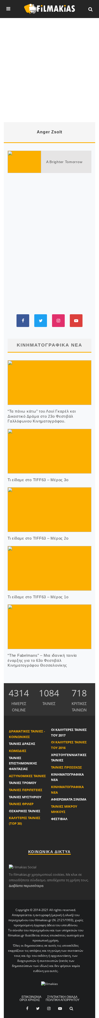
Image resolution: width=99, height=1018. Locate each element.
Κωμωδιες (17, 750)
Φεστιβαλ (59, 819)
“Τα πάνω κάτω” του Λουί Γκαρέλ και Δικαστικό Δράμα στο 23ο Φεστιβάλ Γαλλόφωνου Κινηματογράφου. (42, 416)
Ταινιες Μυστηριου (25, 797)
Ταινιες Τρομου (22, 782)
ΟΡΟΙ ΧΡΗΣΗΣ (30, 999)
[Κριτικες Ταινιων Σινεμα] (49, 983)
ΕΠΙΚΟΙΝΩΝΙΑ (31, 996)
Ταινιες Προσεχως (66, 767)
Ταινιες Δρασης (22, 743)
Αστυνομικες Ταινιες (27, 776)
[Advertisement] (49, 70)
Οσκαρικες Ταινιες (24, 811)
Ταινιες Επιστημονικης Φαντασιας (23, 763)
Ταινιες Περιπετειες (25, 790)
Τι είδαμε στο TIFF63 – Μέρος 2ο (38, 538)
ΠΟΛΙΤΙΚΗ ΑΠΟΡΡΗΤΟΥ (62, 999)
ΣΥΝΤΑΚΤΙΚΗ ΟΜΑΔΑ (62, 996)
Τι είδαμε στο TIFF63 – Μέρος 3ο (38, 480)
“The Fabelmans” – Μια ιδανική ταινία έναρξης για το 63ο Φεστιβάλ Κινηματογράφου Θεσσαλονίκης (42, 660)
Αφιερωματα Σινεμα (68, 799)
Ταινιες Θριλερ (21, 804)
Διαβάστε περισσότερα (26, 885)
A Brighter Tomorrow (64, 162)
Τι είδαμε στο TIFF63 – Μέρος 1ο (38, 597)
